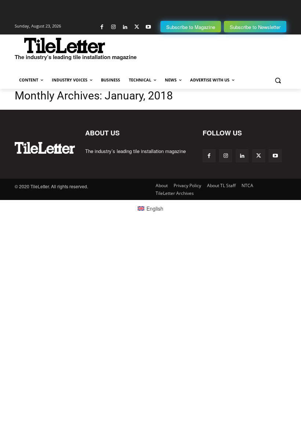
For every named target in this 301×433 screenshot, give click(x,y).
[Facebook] (102, 27)
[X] (137, 27)
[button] (277, 80)
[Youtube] (148, 27)
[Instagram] (114, 27)
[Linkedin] (125, 27)
